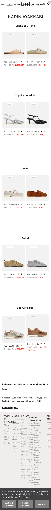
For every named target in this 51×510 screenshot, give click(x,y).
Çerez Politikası (26, 497)
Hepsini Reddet (25, 504)
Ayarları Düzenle (9, 504)
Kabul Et (42, 504)
